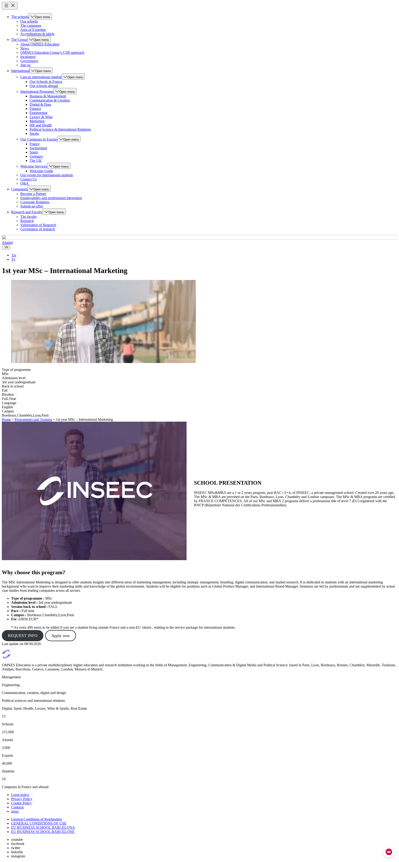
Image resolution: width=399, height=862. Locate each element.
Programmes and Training (33, 419)
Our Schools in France (46, 82)
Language (9, 403)
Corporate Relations (34, 202)
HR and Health (41, 125)
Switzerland (38, 148)
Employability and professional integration (51, 198)
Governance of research (37, 229)
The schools (20, 17)
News (24, 48)
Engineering (38, 113)
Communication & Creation (50, 100)
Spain (34, 152)
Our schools (29, 21)
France (34, 144)
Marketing (37, 121)
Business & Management (48, 96)
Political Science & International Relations (60, 129)
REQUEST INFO (22, 635)
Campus (8, 411)
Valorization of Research (38, 225)
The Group (19, 40)
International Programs (36, 91)
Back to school (13, 386)
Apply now (60, 635)
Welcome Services (33, 166)
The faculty (28, 217)
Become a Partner (33, 194)
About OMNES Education (39, 44)
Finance (35, 109)
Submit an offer (31, 206)
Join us (25, 65)
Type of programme (16, 370)
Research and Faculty (26, 212)
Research (27, 221)
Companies (19, 189)
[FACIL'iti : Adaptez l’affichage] (388, 851)
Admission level (13, 378)
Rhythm (8, 394)
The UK (36, 160)
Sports (34, 133)
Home (6, 419)
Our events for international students (46, 175)
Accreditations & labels (37, 34)
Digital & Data (40, 104)
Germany (36, 156)
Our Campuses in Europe (38, 139)
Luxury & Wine (41, 117)
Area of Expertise (33, 30)
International (20, 71)
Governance (29, 61)
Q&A (24, 183)
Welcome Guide (41, 171)
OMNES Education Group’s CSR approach (52, 52)
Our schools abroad (44, 86)
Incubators (28, 57)
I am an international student (40, 77)
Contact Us (28, 179)
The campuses (30, 25)
